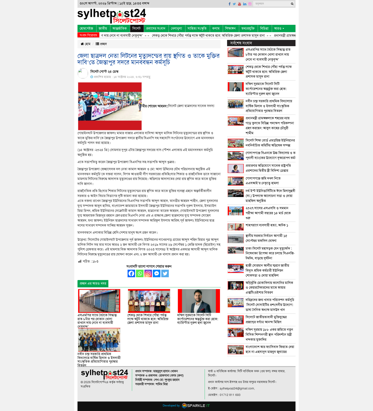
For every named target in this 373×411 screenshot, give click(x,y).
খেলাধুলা (176, 28)
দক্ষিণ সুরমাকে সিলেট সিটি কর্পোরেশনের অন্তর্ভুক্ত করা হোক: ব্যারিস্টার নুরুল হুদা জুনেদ (197, 319)
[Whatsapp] (140, 273)
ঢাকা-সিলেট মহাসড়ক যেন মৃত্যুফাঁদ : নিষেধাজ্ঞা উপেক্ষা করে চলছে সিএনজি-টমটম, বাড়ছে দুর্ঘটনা (270, 253)
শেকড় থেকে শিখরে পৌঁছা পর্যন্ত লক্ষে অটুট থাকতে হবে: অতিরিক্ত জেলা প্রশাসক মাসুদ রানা (200, 35)
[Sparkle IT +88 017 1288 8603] (196, 405)
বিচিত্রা (264, 28)
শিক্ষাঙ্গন (230, 28)
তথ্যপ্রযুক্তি (247, 28)
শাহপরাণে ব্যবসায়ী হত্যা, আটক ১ (267, 225)
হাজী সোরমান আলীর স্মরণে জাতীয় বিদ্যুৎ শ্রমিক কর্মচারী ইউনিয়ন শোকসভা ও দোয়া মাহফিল (267, 270)
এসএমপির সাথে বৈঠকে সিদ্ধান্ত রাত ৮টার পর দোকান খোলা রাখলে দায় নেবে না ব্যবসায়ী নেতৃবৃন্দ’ (97, 321)
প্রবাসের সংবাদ (155, 28)
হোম (87, 44)
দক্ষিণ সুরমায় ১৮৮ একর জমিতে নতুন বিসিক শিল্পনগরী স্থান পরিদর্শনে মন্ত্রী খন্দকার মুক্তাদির (269, 335)
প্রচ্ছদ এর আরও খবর (93, 283)
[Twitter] (165, 273)
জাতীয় (103, 28)
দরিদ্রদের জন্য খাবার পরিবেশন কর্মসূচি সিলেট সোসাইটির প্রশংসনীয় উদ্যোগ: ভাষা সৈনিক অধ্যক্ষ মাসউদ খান (270, 305)
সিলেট (136, 28)
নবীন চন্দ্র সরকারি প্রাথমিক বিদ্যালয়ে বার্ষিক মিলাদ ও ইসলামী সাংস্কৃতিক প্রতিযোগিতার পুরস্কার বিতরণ (99, 360)
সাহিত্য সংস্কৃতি (197, 28)
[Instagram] (148, 273)
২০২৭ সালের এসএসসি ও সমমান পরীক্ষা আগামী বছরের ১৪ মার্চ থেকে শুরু (268, 213)
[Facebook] (131, 273)
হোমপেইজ (86, 28)
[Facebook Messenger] (156, 273)
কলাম (216, 28)
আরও (277, 28)
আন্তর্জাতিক (119, 28)
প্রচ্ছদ (103, 44)
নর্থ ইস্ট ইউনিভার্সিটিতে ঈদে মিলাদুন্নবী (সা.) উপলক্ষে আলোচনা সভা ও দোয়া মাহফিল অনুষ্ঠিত (270, 196)
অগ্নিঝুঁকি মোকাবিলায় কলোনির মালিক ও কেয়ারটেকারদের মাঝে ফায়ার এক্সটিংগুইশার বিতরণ (269, 288)
